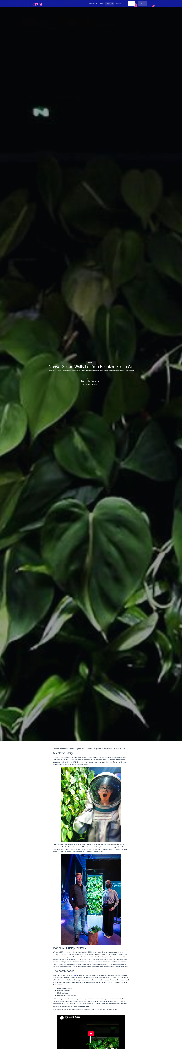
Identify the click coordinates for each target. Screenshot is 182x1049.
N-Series (75, 975)
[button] (93, 4)
